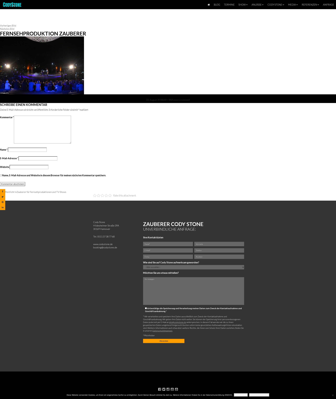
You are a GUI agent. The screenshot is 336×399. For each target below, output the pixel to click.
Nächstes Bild (7, 28)
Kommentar (7, 117)
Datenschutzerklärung (259, 395)
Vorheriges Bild (8, 25)
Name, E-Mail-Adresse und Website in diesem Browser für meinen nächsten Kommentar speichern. (54, 175)
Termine (229, 4)
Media (292, 4)
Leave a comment (181, 99)
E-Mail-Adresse (9, 158)
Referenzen (309, 4)
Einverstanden (241, 395)
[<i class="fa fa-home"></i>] (209, 4)
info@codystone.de (177, 322)
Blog (217, 4)
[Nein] (332, 395)
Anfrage (328, 4)
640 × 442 (168, 99)
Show (242, 4)
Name (3, 149)
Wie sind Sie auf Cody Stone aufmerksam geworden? (171, 262)
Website (4, 166)
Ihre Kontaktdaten (153, 237)
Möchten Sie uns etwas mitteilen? (161, 272)
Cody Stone (275, 4)
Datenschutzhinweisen (162, 331)
